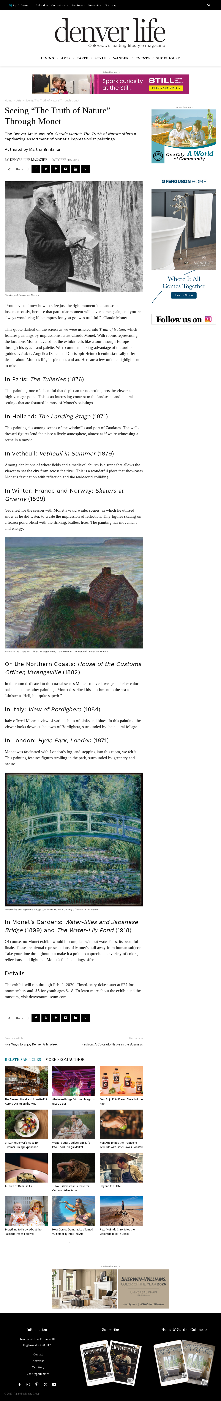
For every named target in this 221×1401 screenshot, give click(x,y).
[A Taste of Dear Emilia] (26, 1168)
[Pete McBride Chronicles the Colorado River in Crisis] (121, 1211)
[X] (45, 169)
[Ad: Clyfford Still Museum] (110, 84)
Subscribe (110, 1329)
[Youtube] (54, 1384)
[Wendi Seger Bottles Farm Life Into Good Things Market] (73, 1124)
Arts (18, 100)
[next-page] (76, 1242)
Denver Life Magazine (28, 159)
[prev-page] (69, 1242)
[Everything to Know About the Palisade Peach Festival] (26, 1211)
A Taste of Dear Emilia (18, 1186)
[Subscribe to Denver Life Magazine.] (110, 1363)
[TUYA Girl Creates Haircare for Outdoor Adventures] (73, 1168)
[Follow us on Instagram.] (184, 319)
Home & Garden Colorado (184, 1329)
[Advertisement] (184, 362)
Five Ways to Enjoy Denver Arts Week (31, 1044)
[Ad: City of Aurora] (184, 136)
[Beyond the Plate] (121, 1168)
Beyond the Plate (110, 1186)
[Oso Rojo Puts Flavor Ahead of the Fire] (121, 1081)
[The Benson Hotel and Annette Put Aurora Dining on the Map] (26, 1081)
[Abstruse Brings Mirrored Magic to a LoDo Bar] (73, 1081)
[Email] (85, 169)
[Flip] (65, 169)
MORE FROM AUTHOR (65, 1059)
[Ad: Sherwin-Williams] (110, 1289)
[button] (208, 5)
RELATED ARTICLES (23, 1059)
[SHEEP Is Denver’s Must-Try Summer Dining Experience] (26, 1124)
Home (8, 100)
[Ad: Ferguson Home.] (184, 238)
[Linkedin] (75, 169)
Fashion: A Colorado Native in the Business (112, 1044)
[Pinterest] (55, 169)
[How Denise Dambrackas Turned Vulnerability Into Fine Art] (73, 1211)
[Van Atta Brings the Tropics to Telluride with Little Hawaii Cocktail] (121, 1124)
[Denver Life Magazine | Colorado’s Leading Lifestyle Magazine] (110, 33)
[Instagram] (28, 1384)
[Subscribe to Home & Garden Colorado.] (184, 1363)
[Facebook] (36, 169)
